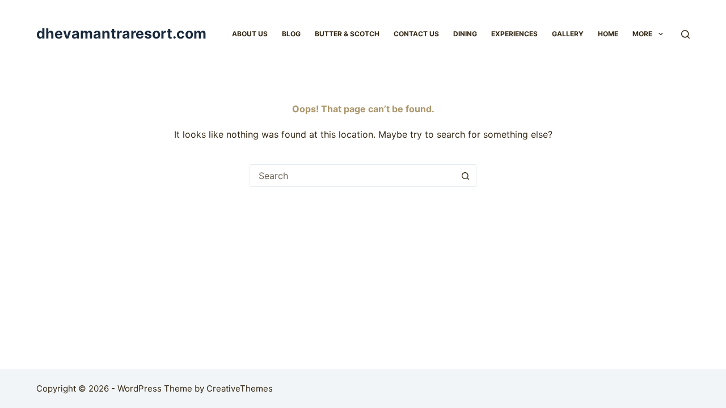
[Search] (685, 34)
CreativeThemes (239, 388)
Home (608, 33)
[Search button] (465, 175)
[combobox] (352, 175)
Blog (291, 33)
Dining (465, 33)
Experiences (514, 33)
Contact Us (416, 33)
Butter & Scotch (347, 33)
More (642, 33)
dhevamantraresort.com (121, 33)
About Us (250, 33)
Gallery (568, 33)
